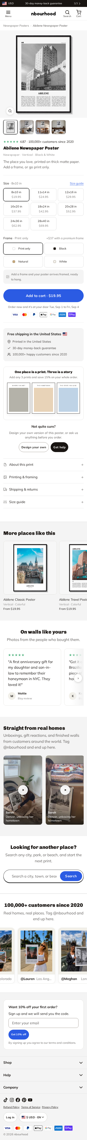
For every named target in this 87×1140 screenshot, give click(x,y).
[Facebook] (18, 1100)
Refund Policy (11, 1107)
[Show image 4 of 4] (59, 127)
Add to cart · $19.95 (43, 295)
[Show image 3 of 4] (42, 127)
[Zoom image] (10, 111)
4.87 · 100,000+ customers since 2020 (38, 142)
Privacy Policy (50, 1107)
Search (71, 876)
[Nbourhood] (43, 14)
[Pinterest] (24, 1100)
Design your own (33, 447)
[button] (43, 74)
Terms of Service (30, 1107)
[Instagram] (12, 1100)
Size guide (77, 183)
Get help (59, 447)
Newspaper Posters (16, 25)
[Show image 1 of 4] (10, 127)
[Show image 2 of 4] (26, 127)
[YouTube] (30, 1100)
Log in (10, 1117)
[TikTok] (5, 1100)
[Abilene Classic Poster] (30, 568)
